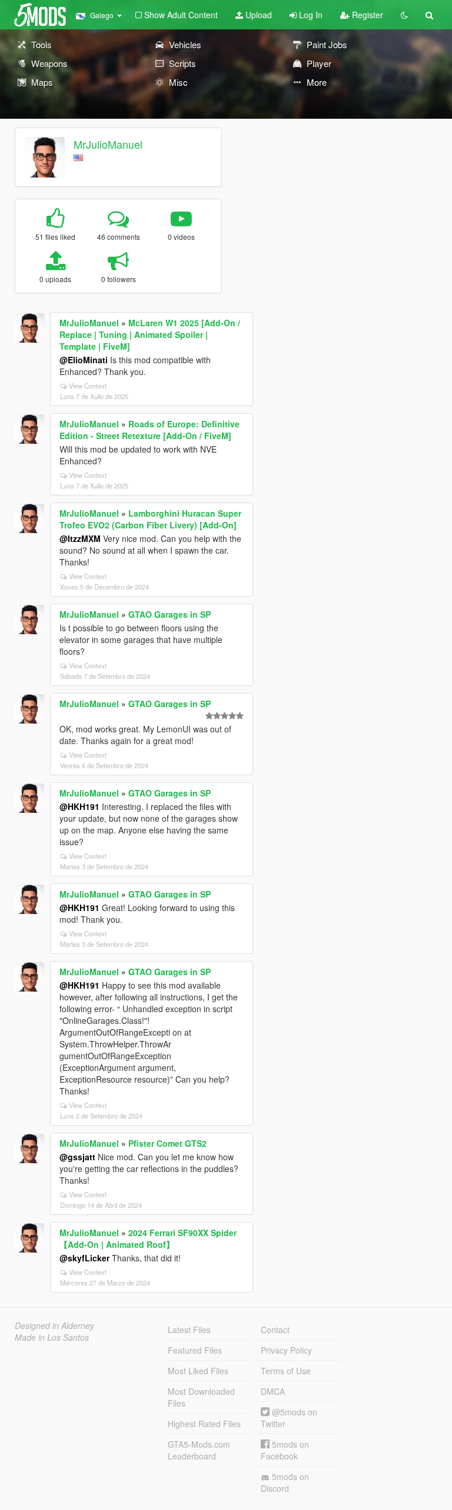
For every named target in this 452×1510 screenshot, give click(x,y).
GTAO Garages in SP (169, 614)
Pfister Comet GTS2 (167, 1143)
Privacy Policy (286, 1350)
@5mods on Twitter (289, 1417)
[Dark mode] (404, 14)
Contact (275, 1329)
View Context (88, 385)
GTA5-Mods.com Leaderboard (199, 1450)
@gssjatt (77, 1157)
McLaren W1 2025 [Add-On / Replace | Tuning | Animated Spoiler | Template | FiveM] (149, 334)
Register (366, 15)
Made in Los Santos (52, 1337)
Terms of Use (286, 1371)
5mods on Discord (285, 1482)
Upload (257, 15)
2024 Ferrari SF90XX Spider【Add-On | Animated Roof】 (148, 1238)
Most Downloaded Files (201, 1397)
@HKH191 (79, 806)
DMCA (273, 1391)
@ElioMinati (83, 360)
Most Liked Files (198, 1371)
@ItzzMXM (80, 538)
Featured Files (195, 1350)
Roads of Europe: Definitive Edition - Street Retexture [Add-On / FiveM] (149, 429)
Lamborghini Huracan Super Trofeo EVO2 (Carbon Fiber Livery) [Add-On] (150, 519)
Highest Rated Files (204, 1423)
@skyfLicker (84, 1258)
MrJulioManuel (108, 144)
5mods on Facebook (285, 1450)
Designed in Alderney (54, 1325)
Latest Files (189, 1329)
